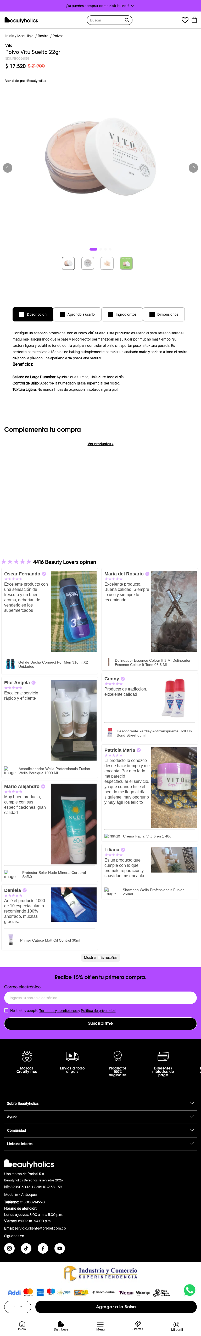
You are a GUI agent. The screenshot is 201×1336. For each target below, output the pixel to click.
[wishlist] (185, 20)
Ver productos (101, 444)
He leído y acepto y (62, 1011)
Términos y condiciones (58, 1011)
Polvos (58, 36)
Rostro (43, 36)
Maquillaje (25, 36)
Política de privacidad (98, 1011)
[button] (100, 6)
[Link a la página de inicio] (9, 36)
